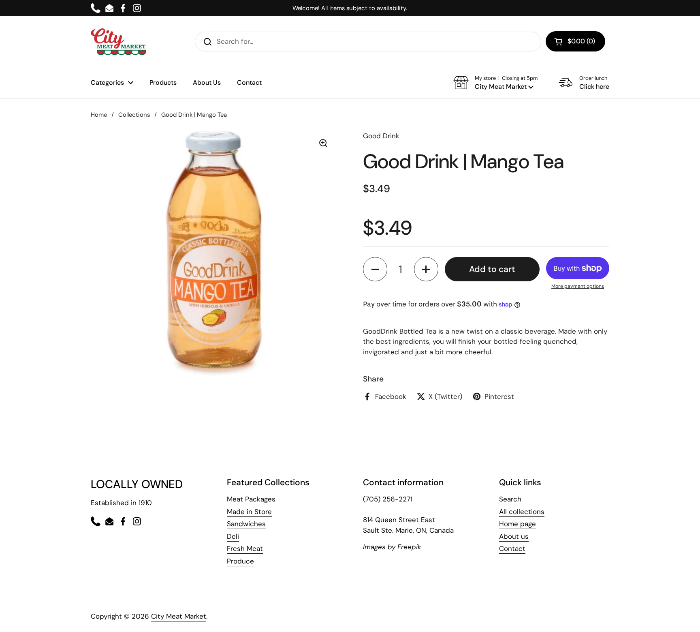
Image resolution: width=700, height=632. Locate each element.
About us (514, 536)
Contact (512, 548)
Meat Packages (251, 499)
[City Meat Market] (118, 41)
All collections (521, 511)
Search (510, 499)
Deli (233, 536)
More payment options (577, 286)
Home (99, 115)
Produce (240, 561)
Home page (517, 523)
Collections (134, 115)
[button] (495, 82)
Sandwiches (246, 523)
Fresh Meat (245, 548)
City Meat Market (178, 616)
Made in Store (249, 511)
